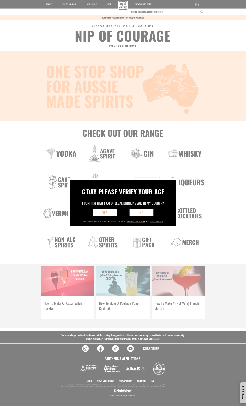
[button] (105, 212)
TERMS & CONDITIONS (136, 221)
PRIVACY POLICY (156, 221)
